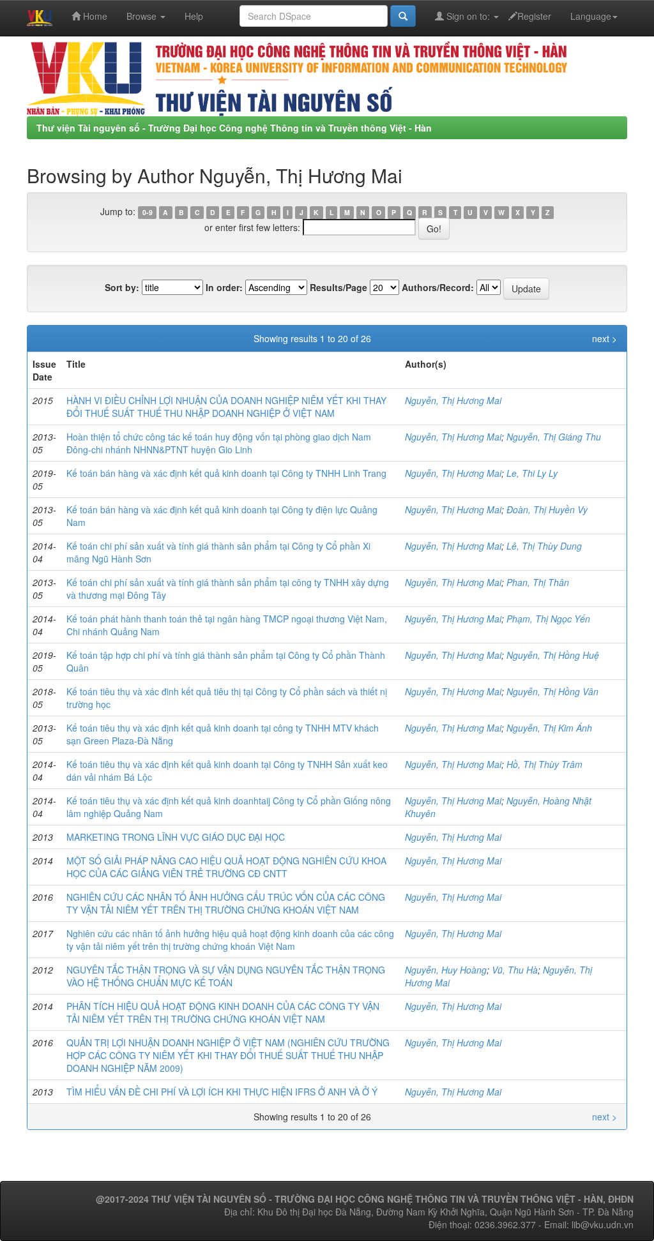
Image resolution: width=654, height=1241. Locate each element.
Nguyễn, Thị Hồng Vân (552, 691)
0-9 (147, 212)
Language (590, 16)
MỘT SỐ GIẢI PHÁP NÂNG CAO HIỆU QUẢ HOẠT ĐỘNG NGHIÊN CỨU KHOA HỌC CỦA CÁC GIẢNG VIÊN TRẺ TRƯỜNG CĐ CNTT (226, 867)
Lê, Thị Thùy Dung (544, 545)
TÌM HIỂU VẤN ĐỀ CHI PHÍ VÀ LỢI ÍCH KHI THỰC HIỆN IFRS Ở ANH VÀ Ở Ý (221, 1091)
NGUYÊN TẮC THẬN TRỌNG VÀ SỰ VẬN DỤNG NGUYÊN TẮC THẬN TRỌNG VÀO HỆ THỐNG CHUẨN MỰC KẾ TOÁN (225, 976)
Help (194, 16)
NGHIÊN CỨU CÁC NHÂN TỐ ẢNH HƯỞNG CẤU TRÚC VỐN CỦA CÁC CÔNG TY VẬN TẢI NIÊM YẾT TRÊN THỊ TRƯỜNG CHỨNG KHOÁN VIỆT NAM (225, 903)
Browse (142, 16)
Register (534, 16)
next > (604, 338)
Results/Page (338, 287)
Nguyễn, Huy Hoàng (446, 969)
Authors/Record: (438, 287)
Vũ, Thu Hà (515, 969)
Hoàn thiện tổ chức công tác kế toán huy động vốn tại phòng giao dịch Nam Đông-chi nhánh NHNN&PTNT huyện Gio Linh (218, 443)
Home (93, 16)
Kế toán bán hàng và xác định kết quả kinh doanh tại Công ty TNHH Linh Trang (226, 473)
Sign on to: (468, 16)
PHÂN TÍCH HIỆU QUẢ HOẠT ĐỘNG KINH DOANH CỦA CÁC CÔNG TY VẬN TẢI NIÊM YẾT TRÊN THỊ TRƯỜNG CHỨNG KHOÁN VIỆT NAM (222, 1012)
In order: (224, 287)
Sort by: (122, 287)
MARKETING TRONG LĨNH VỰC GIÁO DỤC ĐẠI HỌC (175, 837)
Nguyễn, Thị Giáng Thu (553, 436)
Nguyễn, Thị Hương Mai (453, 400)
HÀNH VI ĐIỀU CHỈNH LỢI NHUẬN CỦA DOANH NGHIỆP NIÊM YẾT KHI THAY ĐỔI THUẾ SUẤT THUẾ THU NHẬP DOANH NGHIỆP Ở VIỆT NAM (226, 406)
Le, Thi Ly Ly (532, 473)
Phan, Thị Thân (537, 582)
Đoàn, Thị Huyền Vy (547, 509)
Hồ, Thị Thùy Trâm (544, 764)
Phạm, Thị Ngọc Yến (548, 618)
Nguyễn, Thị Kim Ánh (549, 727)
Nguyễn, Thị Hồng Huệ (552, 655)
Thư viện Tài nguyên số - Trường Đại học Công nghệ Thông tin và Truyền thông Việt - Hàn (234, 127)
